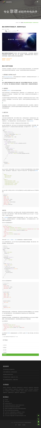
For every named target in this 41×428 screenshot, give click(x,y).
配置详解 (36, 170)
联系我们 (4, 347)
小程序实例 (31, 120)
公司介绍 (4, 345)
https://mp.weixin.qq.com (8, 76)
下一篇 (16, 336)
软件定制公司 (10, 389)
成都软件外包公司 (11, 392)
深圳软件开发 (31, 387)
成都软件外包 (5, 392)
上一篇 (4, 336)
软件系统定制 (18, 390)
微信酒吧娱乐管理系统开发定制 (8, 374)
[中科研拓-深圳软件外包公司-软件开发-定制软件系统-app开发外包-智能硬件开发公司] (7, 2)
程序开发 (26, 390)
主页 (16, 424)
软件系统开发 (13, 390)
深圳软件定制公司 (21, 389)
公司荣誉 (4, 352)
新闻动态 (22, 22)
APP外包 (26, 389)
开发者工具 (8, 90)
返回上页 (12, 336)
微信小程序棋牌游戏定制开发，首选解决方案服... (10, 379)
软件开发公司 (26, 387)
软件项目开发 (35, 390)
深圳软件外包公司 (20, 387)
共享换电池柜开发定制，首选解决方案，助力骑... (10, 377)
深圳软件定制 (16, 389)
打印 (10, 336)
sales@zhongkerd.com (8, 403)
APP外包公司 (31, 389)
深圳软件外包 (14, 387)
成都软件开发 (17, 392)
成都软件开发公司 (22, 392)
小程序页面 (6, 217)
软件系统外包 (7, 390)
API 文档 (35, 126)
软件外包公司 (9, 387)
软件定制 (6, 389)
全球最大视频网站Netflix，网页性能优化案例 (10, 371)
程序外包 (22, 390)
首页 (19, 22)
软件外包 (4, 387)
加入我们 (4, 349)
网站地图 (24, 424)
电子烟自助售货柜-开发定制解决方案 (8, 369)
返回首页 (7, 336)
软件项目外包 (30, 390)
